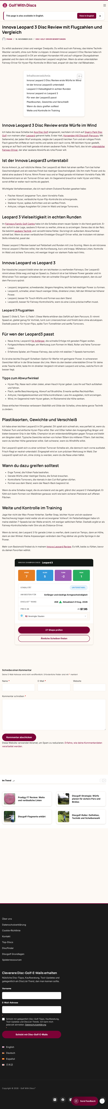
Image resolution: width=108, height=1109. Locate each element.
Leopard (30, 135)
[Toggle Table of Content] (78, 76)
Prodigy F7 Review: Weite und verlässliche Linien (31, 799)
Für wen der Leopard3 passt (42, 97)
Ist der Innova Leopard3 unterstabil (45, 84)
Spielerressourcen (12, 959)
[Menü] (104, 5)
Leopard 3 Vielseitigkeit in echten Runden (49, 89)
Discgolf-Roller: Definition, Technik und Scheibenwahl (86, 816)
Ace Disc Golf (41, 132)
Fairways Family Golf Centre (20, 223)
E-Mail (42, 681)
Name (6, 681)
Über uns (7, 918)
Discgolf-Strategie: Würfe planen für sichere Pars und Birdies (86, 798)
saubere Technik (23, 231)
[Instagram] (71, 1100)
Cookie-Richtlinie (11, 930)
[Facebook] (63, 1100)
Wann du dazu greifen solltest (43, 106)
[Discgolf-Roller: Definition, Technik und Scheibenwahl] (63, 816)
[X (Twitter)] (55, 1100)
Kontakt (6, 936)
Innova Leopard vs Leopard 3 (42, 93)
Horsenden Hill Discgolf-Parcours (81, 135)
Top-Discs (7, 942)
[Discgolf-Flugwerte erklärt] (9, 816)
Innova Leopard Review (59, 546)
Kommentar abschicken (19, 737)
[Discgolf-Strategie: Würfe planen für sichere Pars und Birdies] (63, 798)
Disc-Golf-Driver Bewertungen (51, 39)
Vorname (6, 988)
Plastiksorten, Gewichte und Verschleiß (47, 101)
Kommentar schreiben (14, 696)
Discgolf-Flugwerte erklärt (32, 816)
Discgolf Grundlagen (13, 954)
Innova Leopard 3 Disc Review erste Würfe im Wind (54, 80)
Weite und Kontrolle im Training (43, 110)
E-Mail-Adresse (10, 1002)
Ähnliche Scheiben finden (54, 638)
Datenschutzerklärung (14, 924)
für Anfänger (37, 340)
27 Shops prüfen (54, 630)
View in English (86, 16)
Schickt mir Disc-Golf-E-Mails (32, 1034)
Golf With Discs (22, 5)
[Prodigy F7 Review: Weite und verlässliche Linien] (9, 798)
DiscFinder (8, 948)
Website (77, 681)
